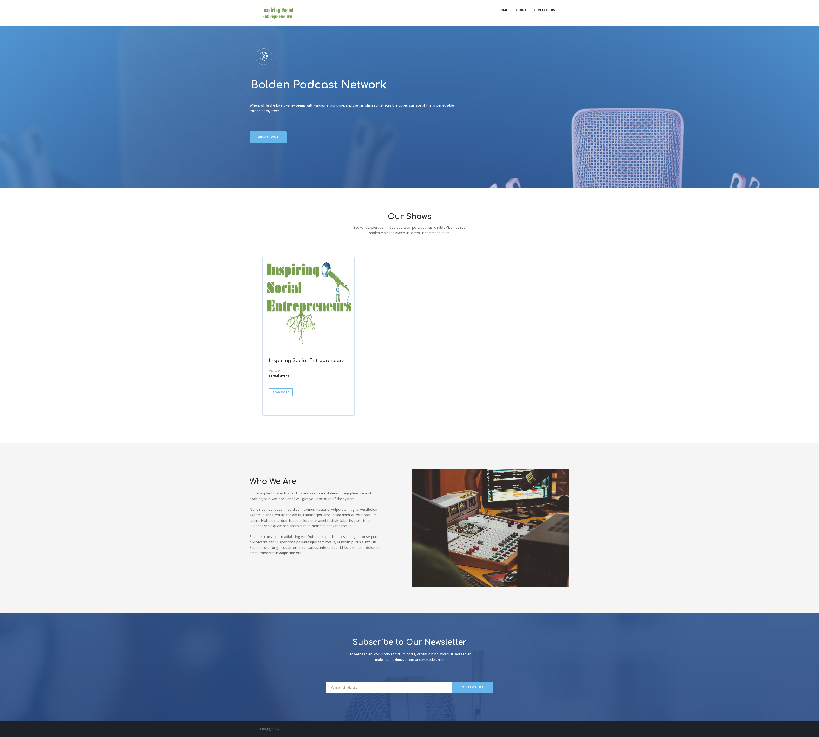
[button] (268, 137)
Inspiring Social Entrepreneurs (307, 360)
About (521, 10)
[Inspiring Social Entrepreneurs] (277, 13)
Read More (281, 392)
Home (503, 10)
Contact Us (544, 10)
